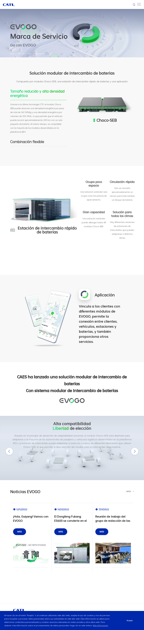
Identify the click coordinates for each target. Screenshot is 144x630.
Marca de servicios (36, 54)
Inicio (12, 54)
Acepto (130, 620)
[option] (72, 448)
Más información (100, 625)
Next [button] (134, 451)
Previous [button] (9, 451)
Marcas (21, 54)
